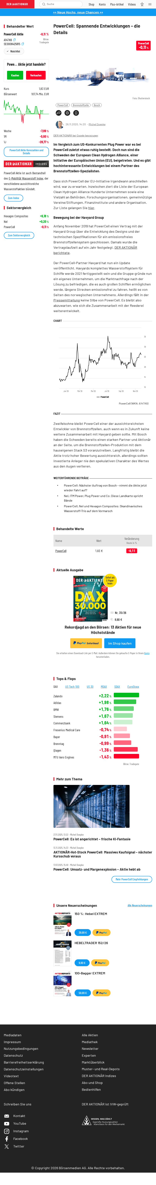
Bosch (97, 105)
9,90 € (82, 962)
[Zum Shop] (91, 4)
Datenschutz (13, 1055)
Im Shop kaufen (120, 643)
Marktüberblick (93, 1062)
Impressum (12, 1042)
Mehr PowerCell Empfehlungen (132, 879)
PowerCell (62, 105)
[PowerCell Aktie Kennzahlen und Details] (26, 111)
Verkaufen (35, 75)
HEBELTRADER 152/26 (91, 943)
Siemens (58, 716)
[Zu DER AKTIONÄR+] (117, 4)
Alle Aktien (90, 1035)
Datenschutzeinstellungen (24, 1069)
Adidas (57, 703)
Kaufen (15, 75)
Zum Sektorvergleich (19, 235)
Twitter (18, 1146)
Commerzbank (61, 723)
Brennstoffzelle (81, 105)
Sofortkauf (93, 643)
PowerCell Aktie (13, 34)
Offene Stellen (14, 1083)
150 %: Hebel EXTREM (91, 914)
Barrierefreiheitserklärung (24, 1062)
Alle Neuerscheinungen (140, 905)
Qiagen (57, 750)
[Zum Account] (102, 4)
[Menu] (151, 4)
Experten (89, 1055)
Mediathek (90, 1042)
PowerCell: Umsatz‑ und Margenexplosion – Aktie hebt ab (96, 869)
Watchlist (15, 51)
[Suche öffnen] (44, 4)
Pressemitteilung (66, 300)
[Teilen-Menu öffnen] (58, 113)
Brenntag (58, 744)
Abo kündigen (14, 1090)
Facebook (20, 1138)
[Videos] (132, 4)
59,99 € (83, 993)
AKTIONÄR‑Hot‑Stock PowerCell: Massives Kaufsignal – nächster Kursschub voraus (102, 854)
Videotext (11, 1076)
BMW (56, 710)
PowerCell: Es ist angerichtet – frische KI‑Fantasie (92, 839)
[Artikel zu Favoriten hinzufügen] (76, 113)
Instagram (21, 1131)
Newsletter (90, 1048)
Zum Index (13, 198)
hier (91, 208)
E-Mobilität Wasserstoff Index (26, 178)
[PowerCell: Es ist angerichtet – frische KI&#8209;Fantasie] (102, 806)
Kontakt (19, 1116)
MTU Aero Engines (63, 757)
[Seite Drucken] (67, 113)
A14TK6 (8, 39)
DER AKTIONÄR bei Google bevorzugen (75, 135)
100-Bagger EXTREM (90, 973)
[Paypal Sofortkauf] (101, 932)
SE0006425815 (12, 43)
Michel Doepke (97, 124)
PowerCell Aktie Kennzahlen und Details (26, 151)
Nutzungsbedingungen (21, 1048)
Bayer (56, 737)
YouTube (19, 1123)
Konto (147, 653)
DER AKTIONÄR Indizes (99, 1076)
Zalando (57, 696)
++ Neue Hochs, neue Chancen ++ (78, 12)
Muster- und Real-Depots (101, 1069)
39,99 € (83, 932)
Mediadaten (12, 1035)
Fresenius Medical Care (66, 730)
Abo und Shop (92, 1082)
